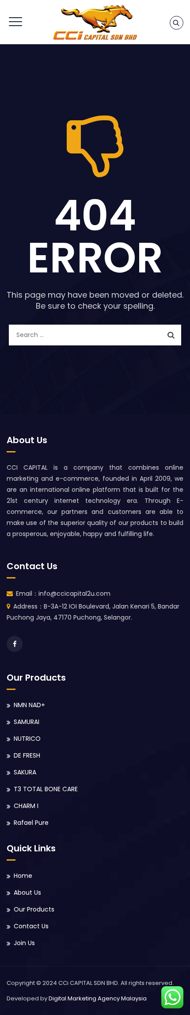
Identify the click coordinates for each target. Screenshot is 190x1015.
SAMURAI (26, 721)
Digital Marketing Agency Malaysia (98, 998)
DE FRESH (27, 755)
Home (23, 875)
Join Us (24, 942)
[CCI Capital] (95, 22)
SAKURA (25, 772)
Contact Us (31, 926)
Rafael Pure (31, 822)
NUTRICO (27, 738)
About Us (27, 892)
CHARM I (26, 805)
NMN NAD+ (29, 705)
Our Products (34, 909)
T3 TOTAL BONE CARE (46, 789)
